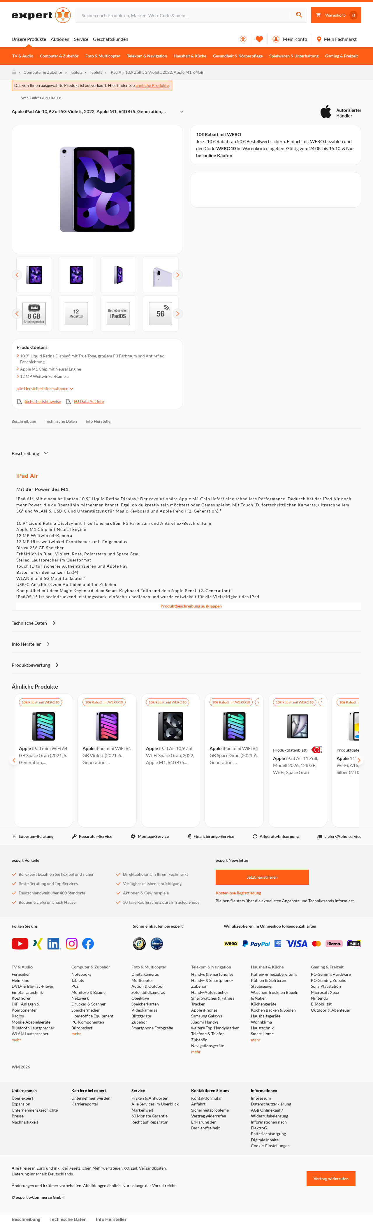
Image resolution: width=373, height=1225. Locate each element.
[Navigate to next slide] (359, 760)
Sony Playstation (326, 986)
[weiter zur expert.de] (35, 1209)
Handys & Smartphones (212, 974)
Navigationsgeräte (207, 1045)
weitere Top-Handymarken (215, 1028)
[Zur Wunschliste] (259, 39)
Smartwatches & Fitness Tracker (212, 1001)
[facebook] (88, 944)
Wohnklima (261, 1022)
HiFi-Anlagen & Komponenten (26, 1007)
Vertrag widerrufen (208, 1116)
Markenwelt (142, 1110)
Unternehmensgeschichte (35, 1110)
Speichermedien (86, 1010)
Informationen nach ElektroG (269, 1125)
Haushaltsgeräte (265, 1016)
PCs (75, 986)
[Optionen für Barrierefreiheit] (243, 39)
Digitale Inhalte (265, 1140)
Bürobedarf (81, 1028)
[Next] (178, 275)
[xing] (38, 944)
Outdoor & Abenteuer (331, 1010)
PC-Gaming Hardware (331, 974)
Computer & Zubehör (59, 56)
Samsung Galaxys (206, 1016)
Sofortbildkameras (148, 992)
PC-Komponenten (87, 1022)
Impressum (261, 1098)
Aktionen (60, 39)
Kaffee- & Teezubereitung (274, 974)
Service (81, 39)
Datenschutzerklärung (271, 1104)
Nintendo (319, 998)
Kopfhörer (21, 998)
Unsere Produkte (29, 39)
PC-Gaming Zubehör (329, 980)
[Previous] (17, 275)
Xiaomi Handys (205, 1022)
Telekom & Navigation (147, 56)
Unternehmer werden (90, 1098)
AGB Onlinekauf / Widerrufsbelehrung (269, 1113)
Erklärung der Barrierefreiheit (205, 1125)
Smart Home (262, 1033)
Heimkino (20, 980)
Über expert (22, 1098)
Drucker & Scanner (88, 1004)
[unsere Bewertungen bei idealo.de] (156, 943)
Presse (18, 1116)
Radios (18, 1016)
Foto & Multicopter (102, 56)
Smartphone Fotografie (152, 1028)
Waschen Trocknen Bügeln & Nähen (274, 995)
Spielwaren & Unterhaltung (294, 56)
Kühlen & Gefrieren (268, 980)
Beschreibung (23, 421)
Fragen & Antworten (149, 1098)
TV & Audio (22, 56)
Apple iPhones (204, 1010)
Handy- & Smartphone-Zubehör (212, 983)
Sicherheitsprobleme (210, 1110)
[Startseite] (14, 72)
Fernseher (21, 974)
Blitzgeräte (141, 1016)
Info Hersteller (99, 421)
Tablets (73, 72)
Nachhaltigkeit (25, 1122)
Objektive (140, 998)
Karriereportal (84, 1104)
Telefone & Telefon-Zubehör (208, 1036)
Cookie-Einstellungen (270, 1145)
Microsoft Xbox (325, 992)
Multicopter (142, 980)
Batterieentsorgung (268, 1133)
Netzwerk (80, 998)
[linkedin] (54, 944)
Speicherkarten (145, 1004)
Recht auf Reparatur (149, 1122)
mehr (16, 1040)
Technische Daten (61, 421)
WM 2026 (21, 1067)
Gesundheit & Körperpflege (238, 56)
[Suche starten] (299, 15)
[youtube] (20, 944)
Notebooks (81, 974)
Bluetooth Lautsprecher (33, 1028)
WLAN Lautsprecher (30, 1033)
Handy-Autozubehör (209, 992)
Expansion (21, 1104)
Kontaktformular (206, 1098)
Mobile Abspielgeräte (31, 1022)
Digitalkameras (145, 974)
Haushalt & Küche (190, 56)
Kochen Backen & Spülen (273, 1010)
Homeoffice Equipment (92, 1016)
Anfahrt (198, 1104)
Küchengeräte (263, 1004)
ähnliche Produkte (152, 85)
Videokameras (144, 1010)
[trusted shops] (139, 943)
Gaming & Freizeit (341, 56)
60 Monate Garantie (149, 1116)
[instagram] (72, 944)
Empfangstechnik (27, 992)
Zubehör (139, 1022)
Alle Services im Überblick (155, 1104)
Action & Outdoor (147, 986)
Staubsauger (262, 986)
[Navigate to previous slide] (14, 760)
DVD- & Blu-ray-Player (33, 986)
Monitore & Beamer (89, 992)
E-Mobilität (321, 1004)
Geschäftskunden (110, 39)
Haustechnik (262, 1028)
